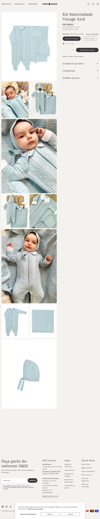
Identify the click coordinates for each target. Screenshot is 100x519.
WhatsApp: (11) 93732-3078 (51, 471)
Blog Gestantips (86, 468)
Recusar (70, 514)
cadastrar (32, 480)
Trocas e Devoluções (88, 471)
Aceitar (49, 514)
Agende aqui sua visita (50, 496)
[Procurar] (88, 4)
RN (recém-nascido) (71, 39)
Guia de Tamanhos (92, 34)
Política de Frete (86, 475)
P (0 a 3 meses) (89, 39)
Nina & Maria (11, 511)
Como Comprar (69, 470)
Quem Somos (85, 464)
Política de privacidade (35, 509)
